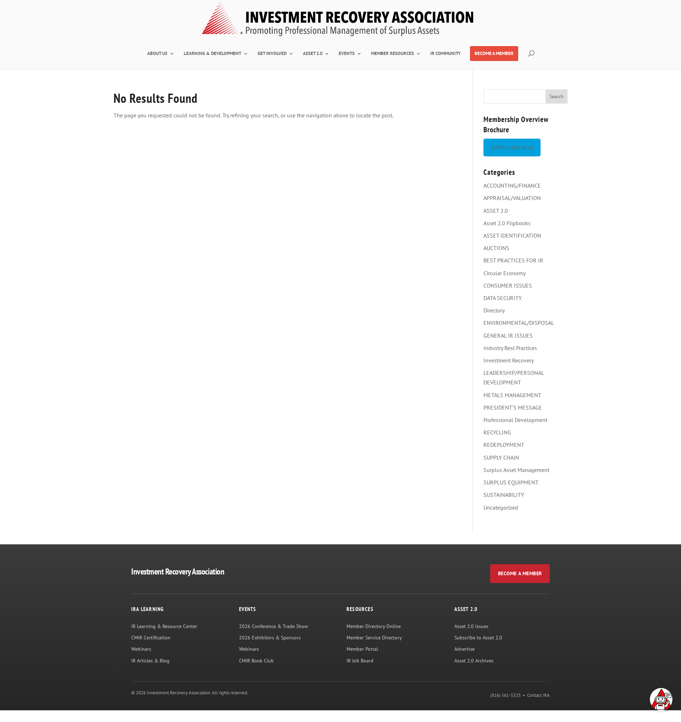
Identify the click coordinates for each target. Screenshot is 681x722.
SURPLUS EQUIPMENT (510, 482)
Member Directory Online (374, 626)
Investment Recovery (508, 360)
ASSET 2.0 (312, 53)
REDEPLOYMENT (503, 444)
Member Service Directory (374, 637)
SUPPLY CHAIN (501, 457)
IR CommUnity (445, 53)
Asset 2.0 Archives (473, 660)
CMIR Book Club (256, 660)
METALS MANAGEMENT (512, 395)
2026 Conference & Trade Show (273, 626)
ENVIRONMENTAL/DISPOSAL (518, 322)
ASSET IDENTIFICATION (512, 235)
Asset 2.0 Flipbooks (507, 223)
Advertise (464, 649)
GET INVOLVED (272, 53)
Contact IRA (538, 695)
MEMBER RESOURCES (392, 53)
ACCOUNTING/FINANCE (512, 185)
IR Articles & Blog (150, 660)
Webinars (141, 649)
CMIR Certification (150, 637)
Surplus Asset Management (516, 469)
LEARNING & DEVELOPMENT (212, 53)
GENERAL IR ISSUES (508, 335)
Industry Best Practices (510, 347)
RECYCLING (497, 432)
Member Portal (362, 649)
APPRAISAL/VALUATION (512, 197)
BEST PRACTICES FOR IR (513, 260)
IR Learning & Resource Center (164, 626)
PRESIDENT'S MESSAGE (512, 407)
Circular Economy (504, 273)
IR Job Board (360, 660)
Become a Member (520, 573)
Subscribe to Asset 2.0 (478, 637)
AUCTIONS (496, 247)
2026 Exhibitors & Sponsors (270, 637)
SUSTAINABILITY (503, 494)
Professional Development (515, 419)
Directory (494, 310)
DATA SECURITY (502, 297)
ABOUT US (157, 53)
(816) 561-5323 (505, 695)
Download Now (512, 147)
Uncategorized (500, 507)
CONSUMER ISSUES (507, 285)
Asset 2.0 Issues (471, 626)
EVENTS (347, 53)
